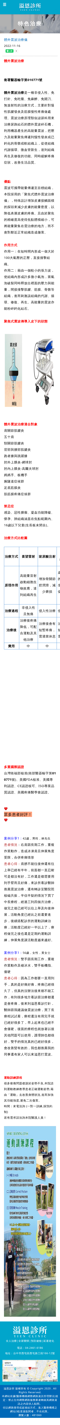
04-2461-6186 (34, 1348)
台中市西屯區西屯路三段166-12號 (34, 1353)
